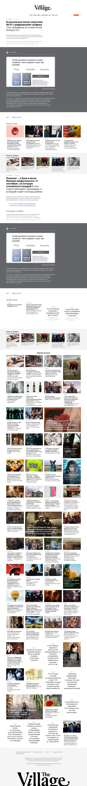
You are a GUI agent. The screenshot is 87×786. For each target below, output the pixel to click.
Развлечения (44, 15)
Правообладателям (37, 752)
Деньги (8, 603)
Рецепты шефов (29, 303)
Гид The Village (29, 368)
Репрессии (9, 577)
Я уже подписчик (13, 52)
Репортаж (9, 368)
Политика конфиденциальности (23, 752)
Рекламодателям (20, 753)
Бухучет (27, 394)
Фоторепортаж (30, 525)
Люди (34, 15)
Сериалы (8, 394)
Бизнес (39, 15)
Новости (10, 19)
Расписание (28, 577)
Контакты (47, 752)
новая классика (10, 420)
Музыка (8, 473)
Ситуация (9, 303)
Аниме (27, 629)
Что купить (47, 394)
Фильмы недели (10, 499)
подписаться (40, 76)
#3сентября (20, 203)
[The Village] (43, 8)
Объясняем (66, 368)
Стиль (52, 15)
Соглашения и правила (57, 752)
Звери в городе (47, 473)
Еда (50, 15)
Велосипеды (47, 551)
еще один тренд (67, 577)
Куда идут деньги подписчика (48, 88)
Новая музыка (66, 446)
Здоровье (47, 368)
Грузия (27, 551)
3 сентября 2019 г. (31, 205)
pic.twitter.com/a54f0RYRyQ (29, 203)
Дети (56, 15)
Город (31, 15)
